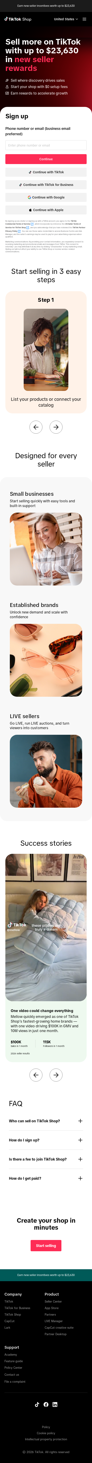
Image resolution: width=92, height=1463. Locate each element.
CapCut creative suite (59, 1327)
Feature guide (13, 1361)
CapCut (9, 1321)
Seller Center (53, 1301)
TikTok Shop (12, 1314)
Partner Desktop (56, 1334)
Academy (10, 1354)
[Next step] (56, 427)
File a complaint (14, 1381)
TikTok (8, 1301)
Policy (46, 1427)
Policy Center (13, 1367)
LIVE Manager (54, 1321)
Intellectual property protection (46, 1439)
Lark (7, 1327)
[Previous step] (35, 427)
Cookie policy (46, 1433)
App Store (52, 1308)
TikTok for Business (17, 1308)
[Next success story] (56, 1075)
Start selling (46, 1246)
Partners (50, 1314)
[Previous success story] (35, 1075)
